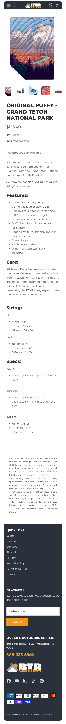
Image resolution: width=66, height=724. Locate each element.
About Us (12, 552)
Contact (11, 546)
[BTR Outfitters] (33, 5)
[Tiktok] (33, 681)
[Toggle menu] (9, 5)
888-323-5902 (20, 654)
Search (10, 535)
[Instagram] (25, 681)
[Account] (49, 5)
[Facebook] (9, 681)
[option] (33, 48)
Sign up (17, 622)
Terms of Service (17, 568)
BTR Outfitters (21, 714)
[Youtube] (17, 681)
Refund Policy (15, 563)
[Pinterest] (42, 681)
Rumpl (15, 134)
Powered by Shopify (41, 714)
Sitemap (11, 574)
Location (12, 541)
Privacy (11, 557)
